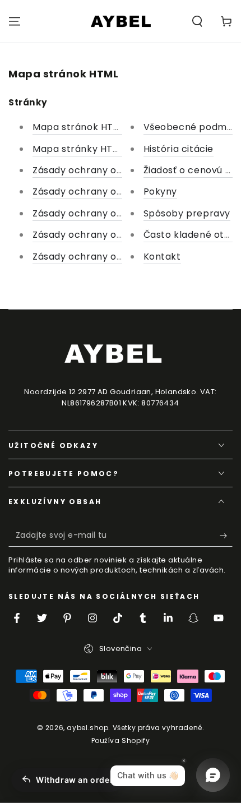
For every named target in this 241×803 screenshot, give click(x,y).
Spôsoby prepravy (187, 213)
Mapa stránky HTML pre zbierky (107, 148)
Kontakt (162, 256)
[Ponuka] (14, 21)
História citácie (178, 148)
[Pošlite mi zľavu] (226, 535)
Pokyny (160, 191)
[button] (197, 21)
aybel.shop (87, 727)
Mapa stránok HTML (79, 127)
